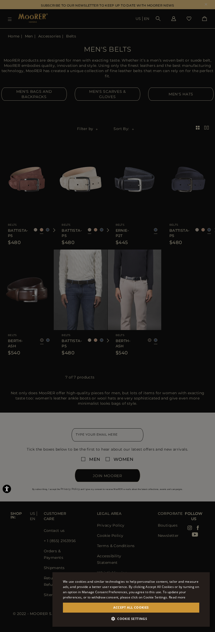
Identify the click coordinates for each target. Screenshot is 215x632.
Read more (177, 597)
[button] (131, 619)
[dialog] (107, 316)
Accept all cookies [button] (131, 607)
